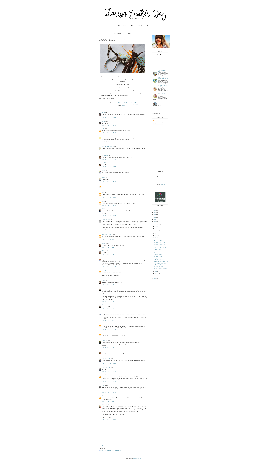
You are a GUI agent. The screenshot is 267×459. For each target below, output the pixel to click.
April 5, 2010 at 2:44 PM (109, 337)
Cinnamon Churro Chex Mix (163, 100)
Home (123, 445)
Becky (103, 280)
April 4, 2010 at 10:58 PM (109, 284)
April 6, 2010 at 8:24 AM (109, 363)
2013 (155, 217)
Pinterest (131, 102)
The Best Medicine (158, 254)
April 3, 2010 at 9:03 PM (109, 215)
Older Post (144, 445)
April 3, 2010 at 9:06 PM (109, 230)
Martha (103, 170)
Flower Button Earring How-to (160, 244)
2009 (155, 276)
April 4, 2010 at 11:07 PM (109, 308)
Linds (103, 324)
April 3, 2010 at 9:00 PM (109, 205)
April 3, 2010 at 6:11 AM (109, 125)
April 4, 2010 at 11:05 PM (109, 301)
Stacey (103, 374)
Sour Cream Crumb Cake (159, 252)
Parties (132, 25)
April (156, 238)
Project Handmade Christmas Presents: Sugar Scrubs (163, 78)
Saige (103, 385)
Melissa (103, 243)
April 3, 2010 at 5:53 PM (109, 188)
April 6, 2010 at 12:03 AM (109, 354)
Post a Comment (103, 422)
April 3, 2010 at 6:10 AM (109, 117)
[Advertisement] (123, 434)
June (156, 235)
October (156, 228)
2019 (155, 208)
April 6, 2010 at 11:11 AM (109, 381)
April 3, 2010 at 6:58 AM (109, 132)
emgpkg (104, 270)
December (157, 224)
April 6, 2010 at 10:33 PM (109, 401)
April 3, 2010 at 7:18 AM (109, 152)
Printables (140, 25)
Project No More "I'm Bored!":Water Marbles (162, 93)
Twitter (125, 102)
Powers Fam (105, 340)
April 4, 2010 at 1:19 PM (109, 266)
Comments (156, 123)
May (156, 237)
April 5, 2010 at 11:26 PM (109, 347)
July (156, 233)
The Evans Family (106, 358)
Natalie (103, 288)
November (157, 226)
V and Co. (104, 351)
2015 (155, 214)
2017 (155, 210)
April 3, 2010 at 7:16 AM (109, 143)
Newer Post (101, 445)
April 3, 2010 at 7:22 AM (109, 159)
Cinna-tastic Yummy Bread (159, 242)
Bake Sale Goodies (158, 246)
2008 (155, 278)
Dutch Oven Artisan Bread (162, 85)
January (156, 275)
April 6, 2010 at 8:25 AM (109, 371)
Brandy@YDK (105, 155)
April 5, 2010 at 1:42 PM (109, 329)
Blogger (162, 281)
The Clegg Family (106, 219)
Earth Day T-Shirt (157, 251)
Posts (155, 120)
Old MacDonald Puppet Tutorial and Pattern (162, 71)
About (118, 25)
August (156, 231)
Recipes (125, 25)
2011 (155, 221)
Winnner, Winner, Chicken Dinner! (161, 261)
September (157, 230)
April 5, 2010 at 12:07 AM (109, 320)
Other (135, 102)
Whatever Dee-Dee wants (108, 136)
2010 (155, 223)
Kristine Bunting (105, 184)
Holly (103, 192)
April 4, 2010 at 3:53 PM (109, 277)
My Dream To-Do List (158, 240)
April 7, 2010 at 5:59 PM (109, 419)
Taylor (103, 112)
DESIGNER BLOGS (137, 458)
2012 (155, 219)
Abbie (103, 128)
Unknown (104, 395)
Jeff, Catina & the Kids (107, 234)
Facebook (120, 102)
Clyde (103, 312)
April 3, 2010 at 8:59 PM (109, 197)
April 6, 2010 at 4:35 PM (109, 392)
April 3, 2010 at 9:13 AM (109, 174)
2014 (155, 216)
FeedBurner (163, 184)
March (156, 271)
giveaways (124, 105)
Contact (149, 25)
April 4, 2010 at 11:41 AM (109, 247)
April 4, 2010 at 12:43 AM (109, 239)
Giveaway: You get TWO (159, 266)
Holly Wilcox (105, 208)
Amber (103, 258)
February (157, 273)
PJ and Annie (105, 404)
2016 (155, 212)
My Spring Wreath (158, 256)
